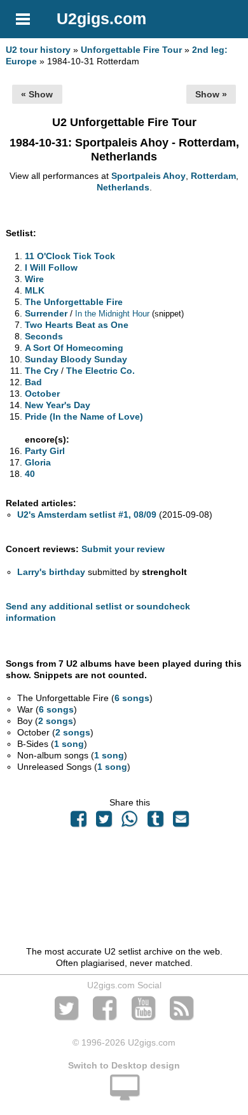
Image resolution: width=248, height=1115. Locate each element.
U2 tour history (38, 50)
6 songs (131, 698)
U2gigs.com (101, 18)
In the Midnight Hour (112, 313)
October (42, 393)
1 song (69, 744)
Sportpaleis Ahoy (148, 176)
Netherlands (123, 187)
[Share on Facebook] (78, 822)
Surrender (46, 313)
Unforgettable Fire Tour (131, 50)
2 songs (55, 721)
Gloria (38, 462)
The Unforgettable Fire (74, 302)
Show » (211, 94)
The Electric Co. (100, 371)
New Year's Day (57, 405)
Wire (34, 279)
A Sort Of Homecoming (74, 348)
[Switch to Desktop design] (124, 1095)
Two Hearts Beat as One (76, 325)
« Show (37, 94)
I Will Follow (51, 267)
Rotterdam (213, 176)
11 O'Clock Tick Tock (70, 256)
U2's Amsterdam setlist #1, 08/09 (86, 514)
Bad (33, 382)
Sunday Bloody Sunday (76, 359)
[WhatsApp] (129, 822)
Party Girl (45, 451)
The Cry (42, 371)
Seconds (44, 336)
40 (30, 474)
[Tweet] (104, 822)
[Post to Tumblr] (155, 822)
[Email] (180, 822)
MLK (35, 290)
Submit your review (123, 549)
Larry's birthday (51, 572)
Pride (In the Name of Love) (84, 416)
